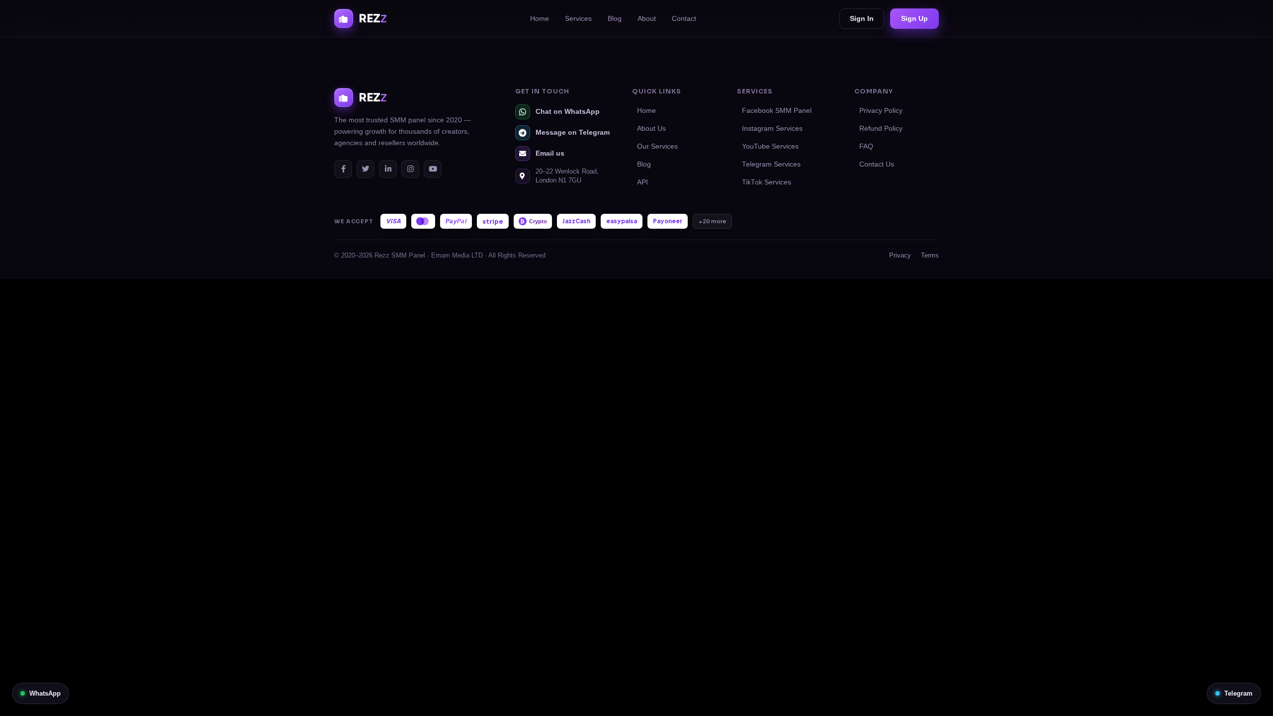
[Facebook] (343, 169)
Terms (930, 255)
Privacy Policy (881, 110)
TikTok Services (766, 182)
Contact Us (876, 164)
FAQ (866, 146)
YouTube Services (770, 146)
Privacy (900, 255)
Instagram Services (772, 128)
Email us (550, 153)
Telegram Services (771, 164)
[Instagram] (410, 169)
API (642, 182)
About (646, 18)
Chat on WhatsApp (568, 111)
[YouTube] (433, 169)
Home (539, 18)
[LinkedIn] (388, 169)
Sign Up (914, 18)
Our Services (657, 146)
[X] (365, 169)
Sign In (862, 18)
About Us (651, 128)
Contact (684, 18)
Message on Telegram (573, 132)
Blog (615, 18)
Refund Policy (881, 128)
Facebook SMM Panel (777, 110)
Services (578, 18)
